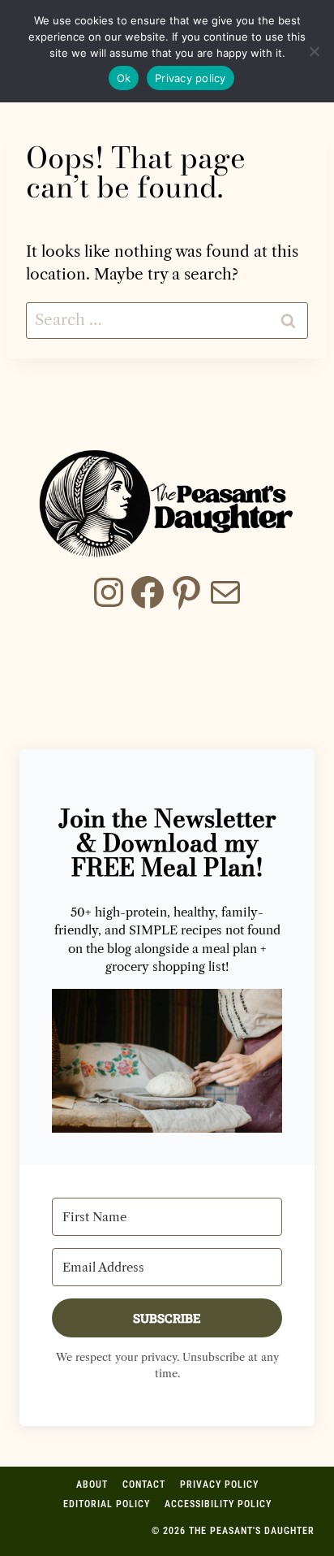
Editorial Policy (106, 1504)
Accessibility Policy (218, 1504)
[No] (314, 51)
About (92, 1484)
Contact (143, 1484)
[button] (167, 1061)
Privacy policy (190, 78)
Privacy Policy (219, 1484)
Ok (124, 78)
